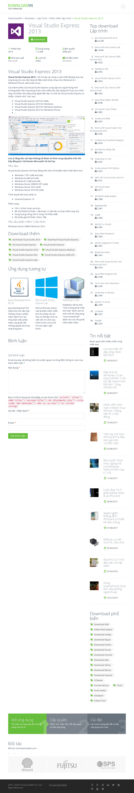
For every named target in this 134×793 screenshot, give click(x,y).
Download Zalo (101, 659)
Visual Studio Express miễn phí (59, 254)
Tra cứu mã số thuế (58, 784)
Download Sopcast (103, 675)
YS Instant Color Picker (106, 109)
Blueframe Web (102, 252)
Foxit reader (100, 690)
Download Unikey (102, 634)
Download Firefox (102, 644)
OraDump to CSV (103, 158)
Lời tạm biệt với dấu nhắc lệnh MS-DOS (112, 352)
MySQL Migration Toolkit (107, 242)
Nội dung (14, 367)
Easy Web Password (104, 233)
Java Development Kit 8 (19, 301)
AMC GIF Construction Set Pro (109, 177)
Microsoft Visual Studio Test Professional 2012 (106, 263)
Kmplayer (98, 695)
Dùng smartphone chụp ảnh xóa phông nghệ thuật (114, 587)
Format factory (101, 685)
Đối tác (15, 743)
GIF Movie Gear (102, 186)
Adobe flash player (103, 629)
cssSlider (99, 311)
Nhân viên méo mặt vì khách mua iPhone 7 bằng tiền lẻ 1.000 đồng (114, 411)
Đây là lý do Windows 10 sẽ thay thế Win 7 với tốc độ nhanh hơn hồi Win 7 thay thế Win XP (114, 379)
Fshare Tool (99, 700)
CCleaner (98, 680)
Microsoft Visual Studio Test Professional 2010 (106, 129)
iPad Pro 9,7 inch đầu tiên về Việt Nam (113, 563)
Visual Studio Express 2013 (25, 249)
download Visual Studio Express (63, 239)
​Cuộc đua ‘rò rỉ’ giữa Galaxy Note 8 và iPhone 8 (113, 493)
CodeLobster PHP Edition (107, 168)
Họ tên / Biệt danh (19, 410)
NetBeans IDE (71, 300)
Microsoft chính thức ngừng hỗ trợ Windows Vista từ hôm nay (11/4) (113, 466)
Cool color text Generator (107, 283)
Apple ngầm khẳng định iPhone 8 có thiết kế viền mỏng (113, 517)
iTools (119, 685)
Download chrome (103, 654)
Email (12, 422)
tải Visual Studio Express (24, 244)
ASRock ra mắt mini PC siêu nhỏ (113, 541)
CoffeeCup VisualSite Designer (109, 140)
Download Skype (102, 639)
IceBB (97, 214)
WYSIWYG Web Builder (106, 196)
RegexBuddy (101, 205)
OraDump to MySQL (105, 292)
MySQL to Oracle (103, 224)
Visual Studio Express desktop (60, 249)
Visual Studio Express (53, 244)
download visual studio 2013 (26, 239)
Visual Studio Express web (25, 259)
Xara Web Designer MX (106, 273)
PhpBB (98, 320)
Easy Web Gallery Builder (107, 99)
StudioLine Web (102, 118)
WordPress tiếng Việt (105, 149)
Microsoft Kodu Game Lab (45, 301)
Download (39, 39)
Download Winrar (102, 670)
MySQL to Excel (102, 301)
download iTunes (102, 649)
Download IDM (101, 624)
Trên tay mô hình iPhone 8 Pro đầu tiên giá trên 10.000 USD (114, 438)
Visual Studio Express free (24, 254)
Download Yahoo (102, 665)
